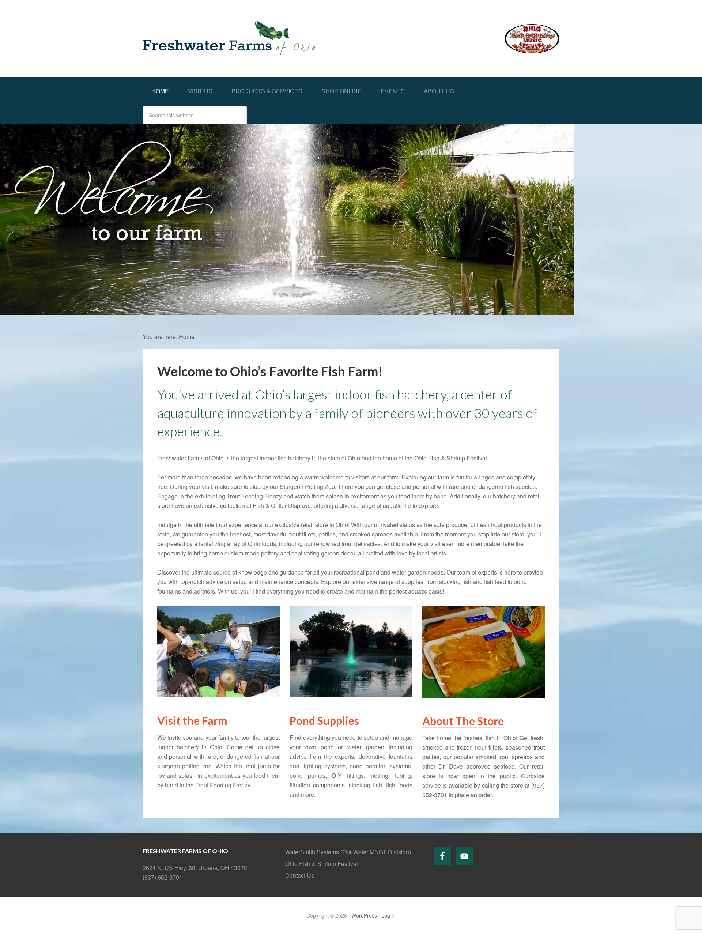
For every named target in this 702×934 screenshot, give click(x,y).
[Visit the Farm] (218, 699)
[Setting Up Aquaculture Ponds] (351, 699)
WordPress (364, 915)
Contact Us (299, 875)
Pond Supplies (324, 720)
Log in (388, 915)
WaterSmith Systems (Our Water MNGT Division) (348, 852)
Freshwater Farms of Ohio (201, 30)
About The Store (463, 720)
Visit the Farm (192, 720)
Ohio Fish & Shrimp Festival (321, 863)
